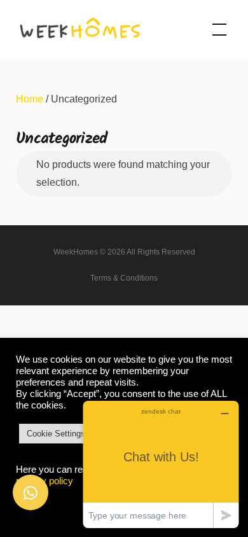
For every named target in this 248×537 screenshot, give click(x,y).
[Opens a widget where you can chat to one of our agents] (161, 464)
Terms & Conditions (124, 278)
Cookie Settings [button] (56, 433)
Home (29, 99)
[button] (30, 492)
